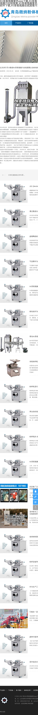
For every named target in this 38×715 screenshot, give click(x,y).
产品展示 (18, 23)
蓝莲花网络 (24, 703)
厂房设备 (30, 23)
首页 (6, 23)
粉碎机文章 (27, 690)
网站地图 (30, 703)
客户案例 (18, 690)
